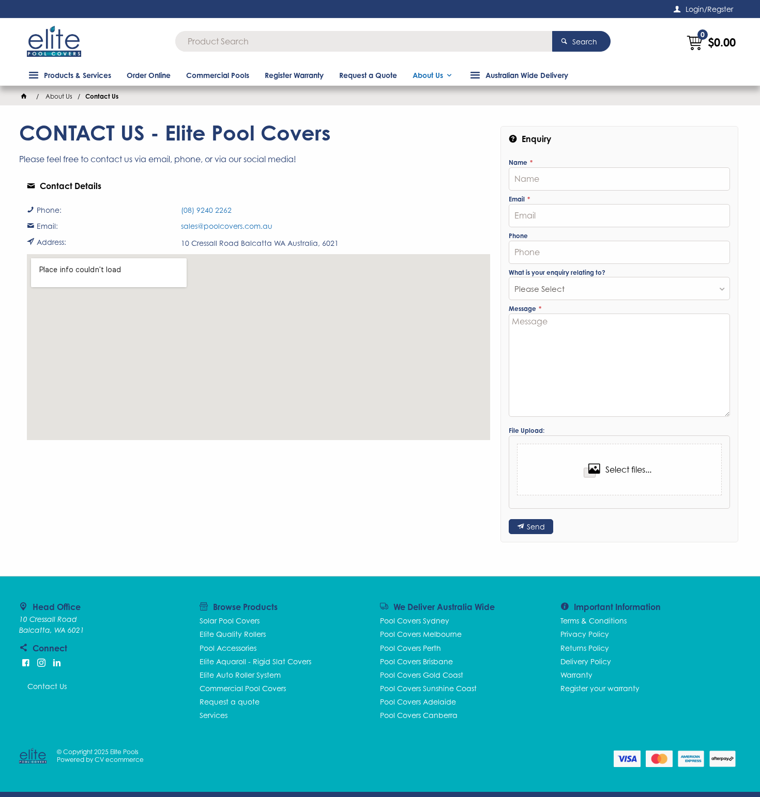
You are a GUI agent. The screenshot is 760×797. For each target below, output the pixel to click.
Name (519, 162)
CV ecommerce (119, 759)
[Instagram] (41, 662)
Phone (518, 236)
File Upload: (526, 430)
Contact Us (47, 686)
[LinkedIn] (57, 662)
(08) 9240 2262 (206, 210)
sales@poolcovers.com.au (226, 226)
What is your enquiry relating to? (557, 272)
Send (536, 526)
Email (517, 199)
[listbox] (620, 288)
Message (523, 308)
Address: (51, 242)
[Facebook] (26, 662)
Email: (47, 226)
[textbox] (364, 41)
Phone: (49, 210)
